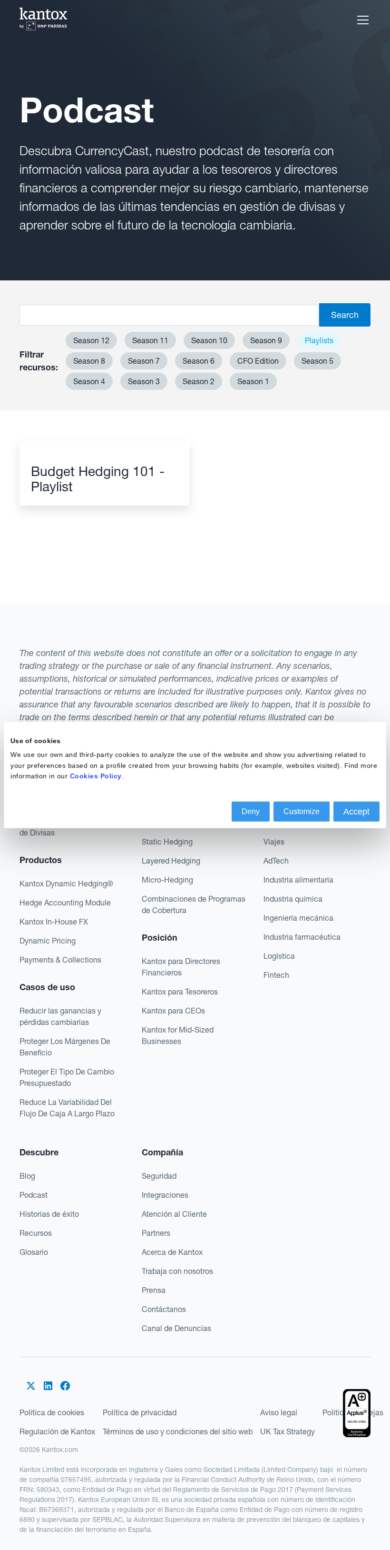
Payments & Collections (60, 959)
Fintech (276, 975)
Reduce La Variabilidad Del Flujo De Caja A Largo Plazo (67, 1107)
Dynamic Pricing (48, 940)
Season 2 (198, 381)
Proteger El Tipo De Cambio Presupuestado (67, 1077)
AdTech (276, 860)
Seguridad (159, 1176)
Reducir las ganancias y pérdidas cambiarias (60, 1016)
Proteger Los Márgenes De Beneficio (65, 1046)
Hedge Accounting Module (65, 902)
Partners (156, 1233)
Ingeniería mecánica (298, 918)
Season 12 (91, 340)
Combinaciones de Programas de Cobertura (193, 904)
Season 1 (253, 381)
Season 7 (144, 361)
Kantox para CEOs (173, 1010)
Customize (301, 811)
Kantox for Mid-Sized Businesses (178, 1035)
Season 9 (266, 340)
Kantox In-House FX (54, 921)
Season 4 (89, 381)
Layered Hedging (171, 860)
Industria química (292, 899)
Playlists (319, 340)
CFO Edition (258, 361)
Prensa (154, 1290)
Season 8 (89, 361)
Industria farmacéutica (302, 937)
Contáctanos (164, 1309)
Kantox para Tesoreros (180, 991)
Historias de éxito (49, 1214)
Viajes (273, 841)
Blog (27, 1176)
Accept (356, 811)
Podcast (34, 1195)
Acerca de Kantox (172, 1252)
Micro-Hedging (167, 879)
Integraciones (165, 1195)
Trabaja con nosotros (177, 1271)
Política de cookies (52, 1412)
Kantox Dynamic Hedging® (66, 883)
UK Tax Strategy (287, 1431)
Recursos (36, 1233)
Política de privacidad (139, 1412)
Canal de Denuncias (176, 1328)
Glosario (34, 1252)
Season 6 (198, 361)
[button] (360, 20)
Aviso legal (278, 1412)
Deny (251, 811)
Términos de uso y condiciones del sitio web (178, 1431)
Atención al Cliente (174, 1214)
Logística (279, 956)
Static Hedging (167, 841)
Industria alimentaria (298, 879)
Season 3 (144, 381)
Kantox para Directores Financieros (181, 966)
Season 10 (209, 340)
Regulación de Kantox (57, 1431)
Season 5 (317, 361)
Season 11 (150, 340)
